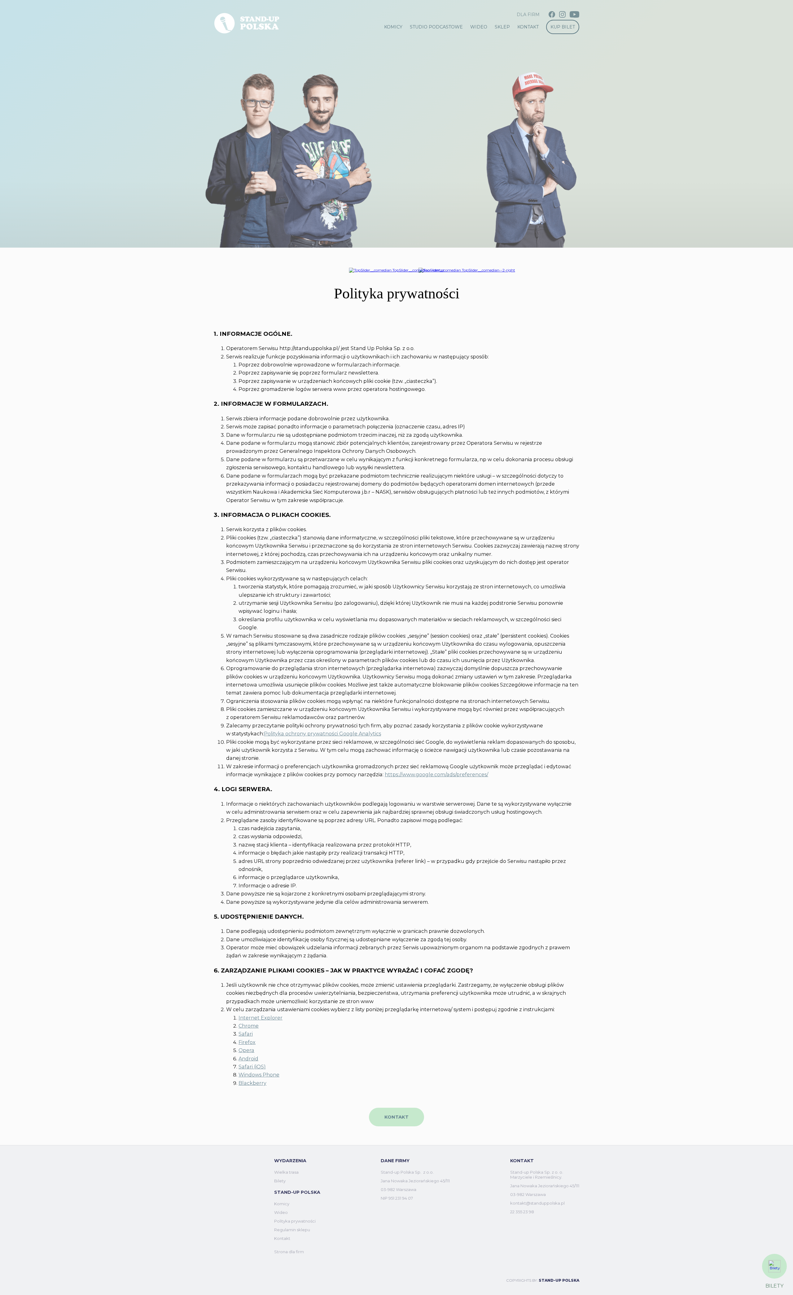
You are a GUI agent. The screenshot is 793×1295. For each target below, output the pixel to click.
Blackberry (252, 1083)
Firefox (247, 1042)
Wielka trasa (286, 1172)
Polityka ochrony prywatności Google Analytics (322, 734)
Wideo (478, 27)
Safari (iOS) (252, 1067)
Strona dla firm (289, 1251)
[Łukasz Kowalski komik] (466, 270)
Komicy (393, 27)
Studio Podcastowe (436, 27)
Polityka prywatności (295, 1221)
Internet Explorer (261, 1018)
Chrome (249, 1026)
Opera (246, 1050)
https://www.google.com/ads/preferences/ (436, 774)
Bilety (280, 1180)
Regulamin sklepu (292, 1229)
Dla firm (528, 14)
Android (248, 1059)
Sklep (502, 27)
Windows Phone (259, 1075)
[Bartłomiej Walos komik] (396, 270)
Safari (246, 1034)
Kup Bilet (562, 27)
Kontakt (528, 27)
